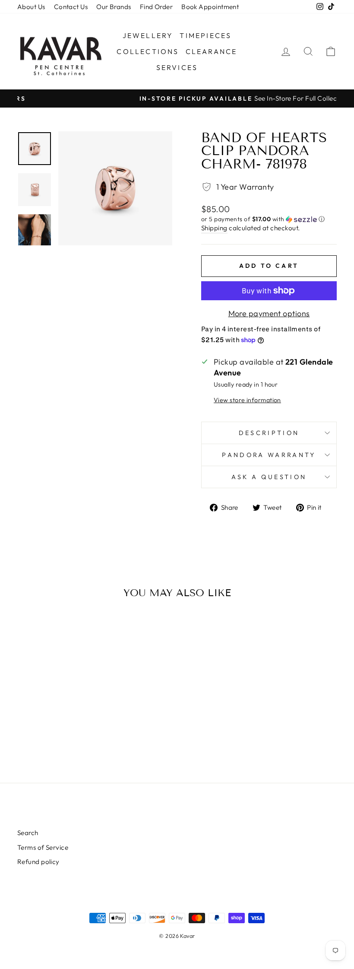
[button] (269, 219)
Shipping (214, 228)
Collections (148, 51)
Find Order (156, 7)
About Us (31, 7)
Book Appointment (210, 7)
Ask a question (269, 477)
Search (27, 833)
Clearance (211, 51)
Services (177, 67)
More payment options (269, 313)
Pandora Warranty (269, 455)
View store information (247, 400)
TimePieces (205, 35)
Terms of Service (42, 847)
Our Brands (113, 7)
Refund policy (38, 862)
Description (269, 433)
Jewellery (148, 35)
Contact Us (71, 7)
